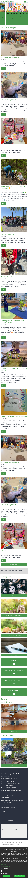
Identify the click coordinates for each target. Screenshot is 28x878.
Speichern (7, 876)
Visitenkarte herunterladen (8, 807)
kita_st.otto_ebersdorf (14, 790)
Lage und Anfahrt (7, 821)
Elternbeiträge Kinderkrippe (14, 615)
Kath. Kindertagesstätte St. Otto (11, 774)
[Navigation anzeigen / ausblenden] (25, 2)
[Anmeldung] (14, 645)
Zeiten (14, 596)
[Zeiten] (14, 586)
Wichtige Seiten (7, 577)
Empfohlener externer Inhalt (10, 830)
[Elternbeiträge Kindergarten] (14, 626)
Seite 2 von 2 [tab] (15, 24)
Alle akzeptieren (19, 876)
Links (3, 811)
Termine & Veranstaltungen (11, 570)
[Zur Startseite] (10, 1)
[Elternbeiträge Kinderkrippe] (14, 606)
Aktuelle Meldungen (8, 28)
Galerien (4, 699)
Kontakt (3, 771)
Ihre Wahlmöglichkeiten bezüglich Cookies (14, 850)
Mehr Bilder (14, 732)
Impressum (3, 864)
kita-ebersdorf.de (11, 787)
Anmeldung (14, 655)
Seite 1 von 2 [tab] (13, 24)
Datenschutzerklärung (5, 866)
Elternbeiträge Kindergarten (14, 635)
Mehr (3, 69)
